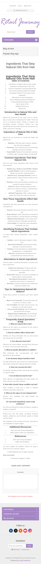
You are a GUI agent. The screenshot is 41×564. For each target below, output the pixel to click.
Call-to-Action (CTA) (22, 104)
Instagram (21, 458)
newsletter (9, 423)
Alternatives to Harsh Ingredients (22, 97)
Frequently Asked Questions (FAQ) (22, 102)
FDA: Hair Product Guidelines (22, 439)
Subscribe (16, 549)
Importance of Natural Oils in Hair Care (22, 86)
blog (34, 446)
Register (13, 6)
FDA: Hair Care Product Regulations (22, 430)
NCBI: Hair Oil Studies (22, 442)
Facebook (14, 458)
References (22, 108)
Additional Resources (22, 106)
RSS (20, 531)
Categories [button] (8, 40)
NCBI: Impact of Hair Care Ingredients (22, 432)
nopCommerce (25, 560)
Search (30, 32)
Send (29, 546)
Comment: (20, 472)
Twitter (28, 458)
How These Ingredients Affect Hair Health (22, 91)
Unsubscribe (25, 549)
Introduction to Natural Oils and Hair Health (22, 84)
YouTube (25, 531)
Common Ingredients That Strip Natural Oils (22, 88)
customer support (19, 448)
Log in (20, 6)
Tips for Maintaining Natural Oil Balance (22, 99)
